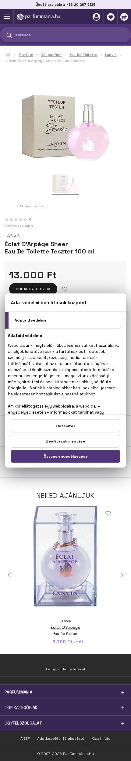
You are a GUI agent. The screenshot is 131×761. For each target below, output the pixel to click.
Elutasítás (66, 426)
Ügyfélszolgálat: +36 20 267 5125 (66, 4)
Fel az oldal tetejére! (65, 669)
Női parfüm (51, 54)
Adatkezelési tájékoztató (61, 738)
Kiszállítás (101, 738)
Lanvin (111, 54)
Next (122, 575)
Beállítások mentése (65, 441)
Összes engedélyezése (66, 456)
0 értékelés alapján (19, 226)
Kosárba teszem (33, 289)
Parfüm (26, 54)
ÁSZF (25, 738)
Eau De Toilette (83, 54)
